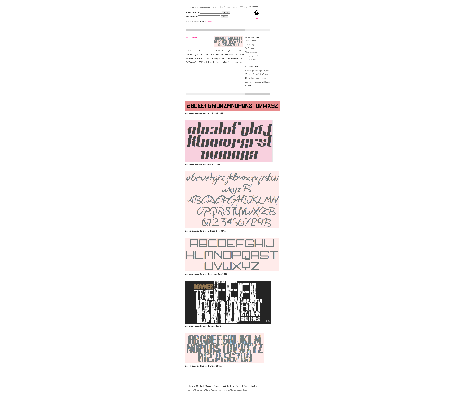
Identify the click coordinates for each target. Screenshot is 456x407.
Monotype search (251, 52)
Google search (250, 59)
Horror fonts (252, 74)
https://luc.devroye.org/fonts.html (238, 390)
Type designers (250, 70)
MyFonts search (251, 48)
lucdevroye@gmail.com (194, 390)
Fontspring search (251, 55)
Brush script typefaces (253, 81)
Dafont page (249, 44)
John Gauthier (250, 40)
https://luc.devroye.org (214, 390)
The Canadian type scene (256, 78)
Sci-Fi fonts (264, 74)
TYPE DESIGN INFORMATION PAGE (198, 7)
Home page (238, 62)
